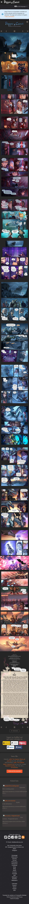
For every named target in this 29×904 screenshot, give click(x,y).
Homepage (14, 855)
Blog (14, 868)
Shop (14, 867)
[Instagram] (16, 838)
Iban (14, 890)
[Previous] (6, 31)
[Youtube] (20, 838)
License (14, 872)
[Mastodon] (6, 838)
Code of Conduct (14, 898)
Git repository (14, 767)
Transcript (15, 730)
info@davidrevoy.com (17, 842)
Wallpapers (14, 880)
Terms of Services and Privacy (14, 897)
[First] (1, 31)
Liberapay (14, 883)
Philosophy (14, 862)
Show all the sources (14, 771)
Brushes (14, 878)
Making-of (14, 877)
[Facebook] (13, 838)
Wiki (14, 875)
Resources (14, 863)
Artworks (14, 858)
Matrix (14, 848)
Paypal (14, 888)
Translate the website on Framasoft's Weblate (14, 895)
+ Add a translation (9, 16)
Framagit (14, 873)
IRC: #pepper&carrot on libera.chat (14, 847)
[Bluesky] (9, 838)
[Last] (27, 31)
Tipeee (14, 887)
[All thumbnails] (14, 31)
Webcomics (14, 857)
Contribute (14, 865)
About (14, 870)
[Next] (22, 31)
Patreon (14, 885)
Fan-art (14, 860)
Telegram (14, 850)
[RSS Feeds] (23, 838)
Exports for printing (14, 766)
